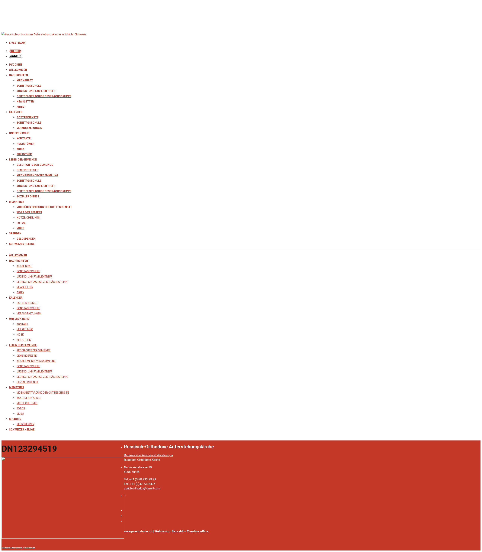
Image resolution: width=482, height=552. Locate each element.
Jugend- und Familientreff (36, 91)
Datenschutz (29, 548)
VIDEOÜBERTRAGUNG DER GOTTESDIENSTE (44, 207)
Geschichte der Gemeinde (35, 164)
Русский (15, 64)
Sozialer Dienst (28, 196)
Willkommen (18, 69)
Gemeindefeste (27, 170)
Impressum (17, 548)
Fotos (21, 222)
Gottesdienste (27, 117)
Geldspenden (26, 238)
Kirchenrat (25, 80)
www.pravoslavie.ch (138, 531)
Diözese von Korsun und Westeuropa (148, 455)
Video (20, 228)
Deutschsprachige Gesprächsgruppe (44, 96)
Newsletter (25, 101)
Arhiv (20, 106)
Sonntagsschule (29, 85)
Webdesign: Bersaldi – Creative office (181, 531)
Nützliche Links (28, 217)
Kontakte (24, 138)
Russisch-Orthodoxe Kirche (142, 460)
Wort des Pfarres (29, 212)
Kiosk (20, 149)
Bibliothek (24, 154)
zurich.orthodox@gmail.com (142, 488)
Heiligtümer (25, 143)
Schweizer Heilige (21, 243)
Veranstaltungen (29, 127)
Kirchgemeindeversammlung (37, 175)
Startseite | (7, 548)
